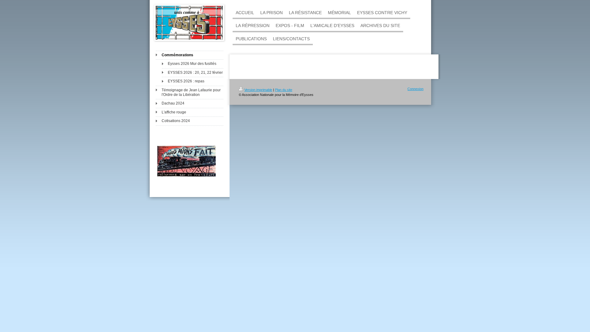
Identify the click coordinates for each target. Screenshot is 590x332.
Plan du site (283, 90)
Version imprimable (258, 90)
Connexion (415, 89)
